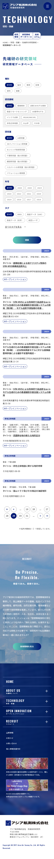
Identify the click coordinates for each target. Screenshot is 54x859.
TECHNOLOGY (15, 701)
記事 (37, 85)
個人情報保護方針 (13, 749)
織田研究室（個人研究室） (18, 161)
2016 (39, 199)
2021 (29, 193)
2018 (19, 199)
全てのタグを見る (13, 226)
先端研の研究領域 (29, 42)
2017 (29, 199)
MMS (19, 214)
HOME (5, 42)
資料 (9, 91)
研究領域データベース (26, 35)
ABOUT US (13, 691)
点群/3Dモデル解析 (38, 105)
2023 (9, 193)
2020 (39, 193)
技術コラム (37, 35)
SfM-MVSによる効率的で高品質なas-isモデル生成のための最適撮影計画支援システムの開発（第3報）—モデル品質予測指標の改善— (27, 305)
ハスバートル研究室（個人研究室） (21, 167)
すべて (9, 85)
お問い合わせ (11, 743)
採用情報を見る (27, 646)
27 (47, 509)
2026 (19, 188)
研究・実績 (15, 42)
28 (7, 515)
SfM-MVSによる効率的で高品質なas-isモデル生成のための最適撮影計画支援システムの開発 (27, 392)
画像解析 (21, 105)
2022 (19, 193)
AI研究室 (21, 138)
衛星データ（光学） (15, 220)
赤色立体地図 (12, 123)
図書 (18, 91)
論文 (19, 85)
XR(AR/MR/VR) (29, 117)
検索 (27, 240)
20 (33, 509)
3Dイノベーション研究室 (17, 144)
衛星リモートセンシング (17, 111)
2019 (9, 199)
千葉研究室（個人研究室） (18, 155)
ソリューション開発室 (16, 173)
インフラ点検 (12, 117)
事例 (28, 85)
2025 (29, 188)
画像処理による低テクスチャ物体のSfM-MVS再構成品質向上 (24, 264)
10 (27, 509)
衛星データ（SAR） (35, 214)
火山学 (26, 123)
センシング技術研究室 (16, 149)
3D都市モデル (37, 111)
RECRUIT (12, 722)
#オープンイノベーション (15, 279)
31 (27, 515)
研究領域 (16, 35)
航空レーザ (33, 220)
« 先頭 (6, 509)
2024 (39, 188)
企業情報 (9, 732)
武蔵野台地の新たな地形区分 (26, 435)
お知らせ (9, 738)
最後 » (46, 516)
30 (20, 515)
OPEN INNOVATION (19, 712)
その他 (36, 123)
